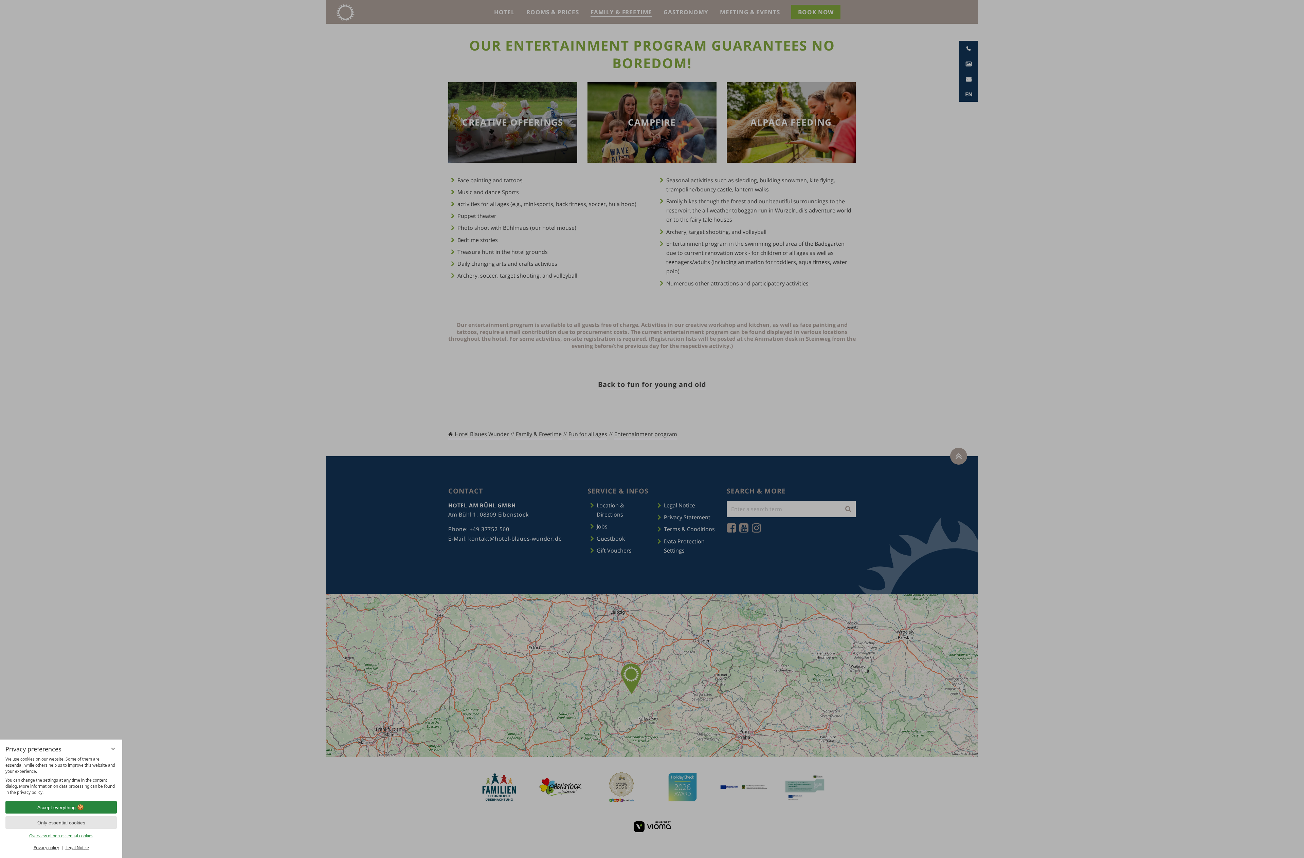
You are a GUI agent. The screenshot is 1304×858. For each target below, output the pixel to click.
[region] (61, 776)
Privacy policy (46, 848)
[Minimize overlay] (113, 749)
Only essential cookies (61, 822)
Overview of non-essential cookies (61, 836)
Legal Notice (77, 848)
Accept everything (56, 807)
